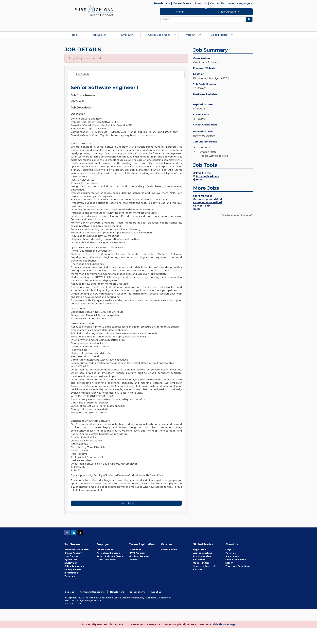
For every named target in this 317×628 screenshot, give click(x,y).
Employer (127, 34)
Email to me (203, 173)
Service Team (201, 205)
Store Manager (202, 195)
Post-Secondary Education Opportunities (202, 559)
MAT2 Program (137, 553)
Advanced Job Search (76, 549)
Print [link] (199, 179)
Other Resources (74, 566)
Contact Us (217, 3)
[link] (94, 10)
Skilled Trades (219, 34)
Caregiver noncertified (207, 199)
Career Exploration (159, 34)
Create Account (227, 11)
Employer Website (204, 68)
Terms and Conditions (237, 566)
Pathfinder (135, 549)
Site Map (69, 592)
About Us (201, 3)
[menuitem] (73, 35)
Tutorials (69, 576)
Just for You (71, 556)
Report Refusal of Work (110, 556)
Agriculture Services (108, 553)
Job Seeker (99, 34)
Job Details (82, 74)
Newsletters (162, 3)
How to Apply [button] (126, 503)
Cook (196, 209)
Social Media (232, 556)
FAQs (228, 549)
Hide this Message (224, 624)
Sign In (180, 11)
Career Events (182, 3)
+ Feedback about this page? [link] (236, 215)
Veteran (190, 34)
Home (73, 34)
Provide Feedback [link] (207, 176)
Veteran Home (169, 549)
